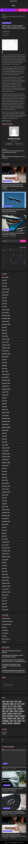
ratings (16, 716)
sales (14, 718)
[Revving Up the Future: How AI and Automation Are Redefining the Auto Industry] (14, 175)
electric (4, 706)
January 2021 (5, 415)
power (15, 713)
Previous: (13, 151)
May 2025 (4, 303)
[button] (2, 10)
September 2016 (6, 556)
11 (7, 258)
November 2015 (6, 586)
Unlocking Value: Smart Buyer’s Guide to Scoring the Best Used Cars (12, 789)
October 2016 (5, 553)
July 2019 (4, 468)
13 (14, 258)
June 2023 (4, 362)
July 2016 (4, 562)
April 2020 (4, 442)
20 (14, 261)
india (15, 708)
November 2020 (6, 421)
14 (17, 258)
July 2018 (4, 498)
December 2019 (6, 453)
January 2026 (5, 292)
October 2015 (5, 589)
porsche (10, 713)
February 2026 (5, 289)
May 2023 (4, 365)
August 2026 (5, 277)
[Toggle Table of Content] (14, 41)
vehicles (10, 723)
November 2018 (6, 486)
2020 (4, 701)
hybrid (4, 708)
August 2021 (5, 395)
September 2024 (6, 324)
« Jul (3, 268)
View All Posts (19, 144)
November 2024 (6, 318)
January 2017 (5, 545)
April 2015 (4, 606)
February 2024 (5, 339)
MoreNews (13, 842)
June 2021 (4, 401)
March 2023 (5, 371)
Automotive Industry (7, 23)
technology (5, 721)
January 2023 (5, 377)
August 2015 (5, 595)
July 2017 (4, 527)
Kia (7, 711)
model (11, 711)
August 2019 (5, 465)
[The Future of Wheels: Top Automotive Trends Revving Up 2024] (14, 223)
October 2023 (5, 351)
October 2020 (5, 424)
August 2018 (5, 495)
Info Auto (4, 636)
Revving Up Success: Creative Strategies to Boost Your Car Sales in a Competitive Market (13, 812)
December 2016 (6, 548)
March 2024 (5, 336)
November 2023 (6, 348)
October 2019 (5, 459)
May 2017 (4, 533)
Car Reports (5, 630)
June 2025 (4, 301)
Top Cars (4, 642)
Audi (16, 701)
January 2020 (5, 451)
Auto (20, 701)
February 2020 (5, 448)
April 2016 (4, 571)
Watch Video (22, 10)
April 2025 (4, 306)
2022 (12, 701)
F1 (11, 706)
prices (4, 716)
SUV (23, 718)
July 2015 (4, 598)
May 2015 (4, 604)
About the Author (7, 44)
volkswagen (17, 723)
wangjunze (4, 732)
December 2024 (6, 315)
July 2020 (4, 433)
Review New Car (6, 639)
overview (21, 711)
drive (23, 704)
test (15, 721)
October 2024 (5, 321)
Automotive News (6, 624)
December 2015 (6, 583)
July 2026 (4, 280)
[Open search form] (13, 10)
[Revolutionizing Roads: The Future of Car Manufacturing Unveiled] (14, 200)
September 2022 (6, 389)
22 (20, 261)
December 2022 (6, 380)
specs (19, 718)
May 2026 (4, 286)
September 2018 (6, 492)
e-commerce (5, 633)
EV (8, 706)
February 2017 (5, 542)
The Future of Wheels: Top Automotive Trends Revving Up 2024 (13, 233)
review (4, 718)
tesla (11, 721)
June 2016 (4, 565)
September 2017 (6, 521)
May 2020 (4, 439)
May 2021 (4, 403)
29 (20, 263)
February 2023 (5, 374)
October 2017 (5, 518)
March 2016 (5, 574)
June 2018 (4, 501)
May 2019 (4, 474)
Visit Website (9, 144)
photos (4, 713)
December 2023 (6, 345)
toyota (19, 721)
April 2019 (4, 477)
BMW (11, 704)
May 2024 (4, 330)
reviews (10, 718)
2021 (8, 701)
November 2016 (6, 551)
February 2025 (5, 309)
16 (24, 258)
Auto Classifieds (6, 618)
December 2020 (6, 418)
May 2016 (4, 568)
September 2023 (6, 353)
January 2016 (5, 580)
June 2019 (4, 471)
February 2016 (5, 577)
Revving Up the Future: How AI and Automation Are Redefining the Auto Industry (12, 186)
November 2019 (6, 456)
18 (7, 261)
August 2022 (5, 392)
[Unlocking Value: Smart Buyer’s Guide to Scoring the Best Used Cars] (14, 779)
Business (4, 627)
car (15, 704)
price (19, 713)
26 (10, 263)
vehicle (4, 723)
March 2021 (5, 409)
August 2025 (5, 295)
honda (19, 706)
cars (19, 704)
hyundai (10, 708)
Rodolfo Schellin (6, 31)
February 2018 (5, 509)
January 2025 (5, 312)
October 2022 (5, 386)
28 (17, 263)
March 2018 (5, 506)
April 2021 (4, 406)
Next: (13, 156)
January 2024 (5, 342)
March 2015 (5, 609)
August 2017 (5, 524)
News (16, 711)
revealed (22, 716)
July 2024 (4, 327)
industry (20, 708)
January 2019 (5, 483)
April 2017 (4, 536)
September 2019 (6, 462)
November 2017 (6, 515)
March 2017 (5, 539)
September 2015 (6, 592)
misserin (4, 734)
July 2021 (4, 398)
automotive (6, 704)
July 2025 (4, 298)
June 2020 (4, 436)
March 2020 (5, 445)
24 (3, 263)
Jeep (4, 711)
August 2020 (5, 430)
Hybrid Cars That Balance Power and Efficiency (14, 767)
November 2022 (6, 383)
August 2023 (5, 356)
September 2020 (6, 427)
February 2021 (5, 412)
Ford (15, 706)
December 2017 (6, 512)
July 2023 (4, 359)
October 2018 (5, 489)
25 (7, 263)
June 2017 (4, 530)
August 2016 (5, 559)
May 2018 (4, 503)
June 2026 (4, 283)
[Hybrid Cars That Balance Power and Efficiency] (14, 757)
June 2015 (4, 601)
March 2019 (5, 480)
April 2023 (4, 368)
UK (23, 721)
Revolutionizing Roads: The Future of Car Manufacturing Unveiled (14, 210)
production (10, 716)
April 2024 (4, 333)
